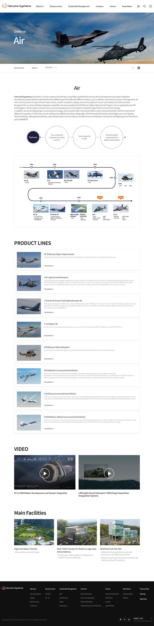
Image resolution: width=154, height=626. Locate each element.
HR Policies (109, 598)
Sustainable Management (78, 6)
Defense (34, 68)
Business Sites (34, 602)
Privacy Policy (144, 589)
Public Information (87, 602)
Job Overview (109, 606)
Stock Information (86, 594)
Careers (113, 6)
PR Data (125, 598)
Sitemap (143, 594)
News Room (127, 6)
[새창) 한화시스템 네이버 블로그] (120, 619)
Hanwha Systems (35, 594)
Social (61, 602)
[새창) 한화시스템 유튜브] (124, 619)
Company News (128, 594)
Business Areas (56, 6)
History (32, 598)
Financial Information (87, 598)
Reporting (143, 599)
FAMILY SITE (138, 618)
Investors (99, 6)
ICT (46, 598)
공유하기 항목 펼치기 (133, 68)
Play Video (44, 472)
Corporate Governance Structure (91, 606)
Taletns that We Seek (112, 594)
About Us (39, 6)
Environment (63, 598)
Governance (63, 606)
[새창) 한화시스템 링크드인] (129, 619)
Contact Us (33, 606)
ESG (60, 594)
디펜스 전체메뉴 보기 (138, 68)
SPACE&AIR (48, 67)
